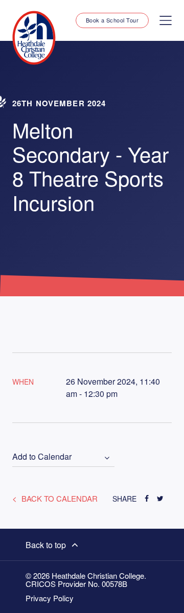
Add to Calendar (42, 457)
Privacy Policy (50, 598)
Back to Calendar (58, 498)
